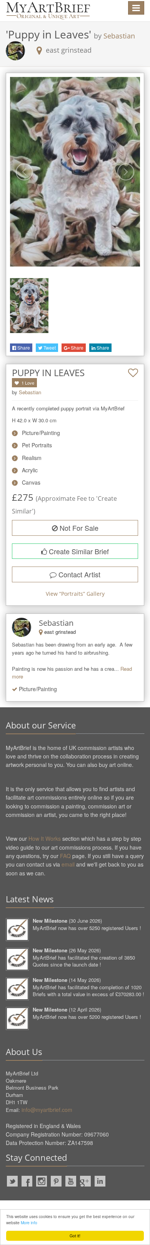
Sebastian (119, 35)
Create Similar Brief (78, 551)
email (68, 864)
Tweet (49, 347)
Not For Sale (78, 528)
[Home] (48, 10)
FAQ (65, 856)
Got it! (75, 1235)
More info (29, 1222)
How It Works (44, 838)
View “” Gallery (75, 593)
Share (23, 347)
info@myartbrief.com (47, 1109)
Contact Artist (78, 574)
